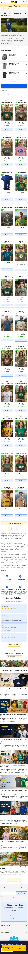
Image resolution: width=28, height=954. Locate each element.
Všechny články (14, 880)
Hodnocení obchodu (14, 598)
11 (18, 529)
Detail (7, 129)
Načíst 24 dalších (15, 523)
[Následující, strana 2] (14, 529)
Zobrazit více (14, 645)
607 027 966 (15, 910)
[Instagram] (16, 918)
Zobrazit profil (13, 657)
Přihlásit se (22, 893)
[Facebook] (13, 918)
